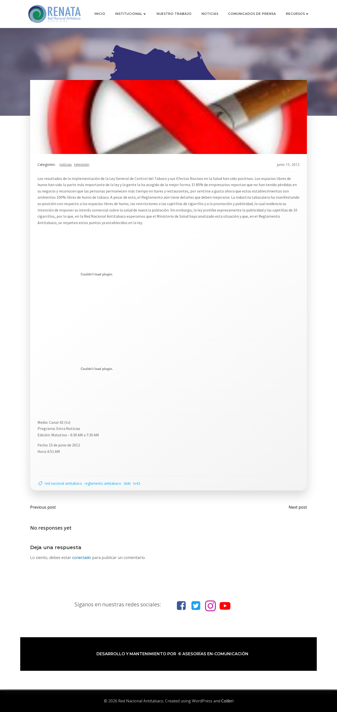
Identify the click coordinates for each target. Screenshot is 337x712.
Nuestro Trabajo (174, 14)
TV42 (136, 483)
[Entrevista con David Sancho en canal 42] (168, 116)
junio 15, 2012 (288, 164)
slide (127, 483)
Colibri (227, 701)
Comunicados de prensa (252, 14)
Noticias (210, 14)
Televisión (81, 164)
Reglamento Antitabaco (103, 483)
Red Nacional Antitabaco (63, 483)
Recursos (295, 14)
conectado (81, 557)
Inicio (99, 14)
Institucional (128, 14)
